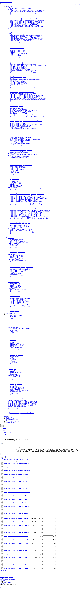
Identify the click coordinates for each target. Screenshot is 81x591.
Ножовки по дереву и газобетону (16, 355)
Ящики (11, 318)
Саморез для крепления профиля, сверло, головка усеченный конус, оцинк (23, 402)
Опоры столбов (11, 272)
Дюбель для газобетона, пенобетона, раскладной (20, 69)
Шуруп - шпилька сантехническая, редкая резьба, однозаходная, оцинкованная (26, 32)
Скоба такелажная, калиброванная (17, 175)
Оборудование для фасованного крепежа (16, 319)
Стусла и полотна (13, 361)
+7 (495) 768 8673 (77, 4)
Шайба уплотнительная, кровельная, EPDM (19, 152)
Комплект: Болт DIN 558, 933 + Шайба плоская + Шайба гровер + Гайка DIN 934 (26, 208)
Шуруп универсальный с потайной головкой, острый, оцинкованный (24, 37)
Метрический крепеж (12, 133)
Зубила (11, 337)
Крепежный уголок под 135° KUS (17, 302)
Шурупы (9, 33)
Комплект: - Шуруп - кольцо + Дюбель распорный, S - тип (22, 189)
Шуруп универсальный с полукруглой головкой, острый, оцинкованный (25, 34)
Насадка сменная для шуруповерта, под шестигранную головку (23, 233)
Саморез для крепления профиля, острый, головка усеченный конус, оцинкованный (27, 19)
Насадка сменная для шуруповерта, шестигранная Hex (21, 234)
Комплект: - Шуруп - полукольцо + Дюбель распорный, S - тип (23, 193)
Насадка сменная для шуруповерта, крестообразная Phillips (22, 231)
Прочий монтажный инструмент (16, 372)
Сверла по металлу (14, 386)
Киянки (11, 352)
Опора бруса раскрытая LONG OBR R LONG (19, 249)
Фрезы (11, 363)
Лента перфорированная (12, 264)
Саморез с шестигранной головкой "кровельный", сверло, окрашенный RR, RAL (26, 26)
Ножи (9, 366)
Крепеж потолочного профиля (14, 259)
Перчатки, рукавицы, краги (15, 391)
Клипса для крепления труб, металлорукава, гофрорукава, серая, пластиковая (25, 97)
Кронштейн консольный (12, 262)
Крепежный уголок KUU (15, 296)
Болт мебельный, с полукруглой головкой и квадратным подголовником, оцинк (26, 135)
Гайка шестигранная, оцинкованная (17, 147)
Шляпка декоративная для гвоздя (16, 130)
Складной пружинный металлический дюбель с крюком (21, 85)
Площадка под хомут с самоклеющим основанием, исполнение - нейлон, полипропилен (28, 99)
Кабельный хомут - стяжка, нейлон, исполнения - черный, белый (23, 93)
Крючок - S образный (14, 172)
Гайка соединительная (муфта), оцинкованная (19, 146)
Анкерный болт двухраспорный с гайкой (18, 53)
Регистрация (5, 0)
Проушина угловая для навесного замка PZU (19, 242)
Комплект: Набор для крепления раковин (18, 220)
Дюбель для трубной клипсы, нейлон (17, 89)
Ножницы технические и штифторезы (17, 344)
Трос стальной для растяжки (15, 183)
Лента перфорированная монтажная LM (18, 270)
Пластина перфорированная (13, 282)
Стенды (6, 314)
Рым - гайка (12, 174)
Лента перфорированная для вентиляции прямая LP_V (21, 268)
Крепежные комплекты (12, 187)
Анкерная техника (11, 43)
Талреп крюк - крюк (14, 181)
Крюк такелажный (13, 171)
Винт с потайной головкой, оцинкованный (18, 138)
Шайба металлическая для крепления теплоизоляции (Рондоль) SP (23, 308)
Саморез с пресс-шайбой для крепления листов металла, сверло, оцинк (22, 404)
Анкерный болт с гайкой (15, 54)
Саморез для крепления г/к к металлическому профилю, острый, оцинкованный (26, 13)
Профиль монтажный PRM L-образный (18, 290)
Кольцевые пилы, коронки (15, 354)
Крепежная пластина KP (15, 284)
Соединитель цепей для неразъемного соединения (20, 177)
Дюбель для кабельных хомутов (16, 88)
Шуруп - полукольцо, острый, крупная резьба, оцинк (18, 409)
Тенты (11, 373)
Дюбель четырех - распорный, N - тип (17, 81)
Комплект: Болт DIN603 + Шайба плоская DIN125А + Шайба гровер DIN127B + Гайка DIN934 (29, 211)
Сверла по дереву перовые (15, 383)
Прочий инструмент (12, 369)
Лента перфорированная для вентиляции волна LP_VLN (21, 267)
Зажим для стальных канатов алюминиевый (19, 162)
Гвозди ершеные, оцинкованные (16, 108)
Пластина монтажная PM (15, 285)
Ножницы (12, 371)
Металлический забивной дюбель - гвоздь (18, 83)
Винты (9, 7)
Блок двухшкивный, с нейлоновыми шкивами (19, 156)
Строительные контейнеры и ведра (17, 396)
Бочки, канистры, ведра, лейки (16, 376)
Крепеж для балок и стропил (13, 243)
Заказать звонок (3, 572)
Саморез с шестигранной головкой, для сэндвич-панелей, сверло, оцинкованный (26, 27)
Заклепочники (13, 336)
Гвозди (9, 104)
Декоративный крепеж (12, 118)
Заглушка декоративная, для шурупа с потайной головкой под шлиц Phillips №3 (26, 121)
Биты (11, 335)
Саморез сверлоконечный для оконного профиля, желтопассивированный (25, 24)
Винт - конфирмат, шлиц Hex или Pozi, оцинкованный (21, 8)
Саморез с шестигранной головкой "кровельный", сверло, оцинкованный (25, 25)
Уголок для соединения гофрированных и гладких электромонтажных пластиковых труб (28, 103)
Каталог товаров (6, 5)
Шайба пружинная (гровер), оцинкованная (18, 151)
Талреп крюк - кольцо (14, 180)
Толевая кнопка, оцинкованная (16, 117)
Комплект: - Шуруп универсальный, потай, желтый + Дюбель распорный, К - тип (26, 203)
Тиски (11, 348)
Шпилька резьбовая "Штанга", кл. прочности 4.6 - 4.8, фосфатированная (24, 30)
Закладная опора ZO (14, 274)
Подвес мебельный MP (14, 257)
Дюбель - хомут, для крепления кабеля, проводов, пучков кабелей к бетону (25, 87)
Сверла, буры (10, 378)
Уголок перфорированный (13, 293)
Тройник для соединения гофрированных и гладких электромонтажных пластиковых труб (28, 102)
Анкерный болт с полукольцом (16, 56)
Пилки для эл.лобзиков (14, 356)
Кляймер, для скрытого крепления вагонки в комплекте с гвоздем (23, 154)
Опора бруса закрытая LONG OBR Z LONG (19, 244)
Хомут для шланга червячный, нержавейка (18, 225)
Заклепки (9, 131)
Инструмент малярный (12, 321)
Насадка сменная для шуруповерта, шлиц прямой (20, 235)
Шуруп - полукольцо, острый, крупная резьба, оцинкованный (22, 41)
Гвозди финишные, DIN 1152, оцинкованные (19, 113)
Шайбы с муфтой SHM (14, 311)
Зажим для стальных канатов (16, 161)
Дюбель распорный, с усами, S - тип (17, 76)
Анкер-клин (12, 52)
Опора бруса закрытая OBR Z (16, 248)
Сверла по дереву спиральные (16, 384)
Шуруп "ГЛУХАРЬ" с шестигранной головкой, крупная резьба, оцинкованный (26, 39)
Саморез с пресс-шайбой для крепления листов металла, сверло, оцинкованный (26, 22)
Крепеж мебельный (11, 254)
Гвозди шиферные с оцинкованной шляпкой (19, 115)
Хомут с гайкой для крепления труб (17, 227)
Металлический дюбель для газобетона (18, 82)
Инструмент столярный (12, 350)
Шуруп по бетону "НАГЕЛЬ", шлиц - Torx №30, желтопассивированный (25, 36)
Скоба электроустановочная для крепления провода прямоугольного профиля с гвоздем (28, 101)
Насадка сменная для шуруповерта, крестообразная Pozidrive (22, 232)
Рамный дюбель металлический (16, 84)
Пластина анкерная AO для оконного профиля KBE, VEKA (22, 278)
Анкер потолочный (14, 47)
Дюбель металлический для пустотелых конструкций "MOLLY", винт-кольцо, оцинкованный (29, 72)
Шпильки (10, 28)
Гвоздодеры (12, 351)
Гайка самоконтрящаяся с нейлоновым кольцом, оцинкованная (22, 145)
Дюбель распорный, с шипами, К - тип (18, 77)
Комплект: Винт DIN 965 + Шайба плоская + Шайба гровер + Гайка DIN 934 (25, 215)
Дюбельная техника (12, 60)
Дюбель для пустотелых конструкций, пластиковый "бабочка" (22, 71)
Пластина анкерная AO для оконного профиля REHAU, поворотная (24, 279)
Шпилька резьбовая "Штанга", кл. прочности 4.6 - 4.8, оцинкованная (24, 29)
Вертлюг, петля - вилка (14, 159)
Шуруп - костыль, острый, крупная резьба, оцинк (18, 408)
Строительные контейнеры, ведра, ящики (16, 395)
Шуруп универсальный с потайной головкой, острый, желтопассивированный (26, 35)
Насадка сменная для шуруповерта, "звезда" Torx (20, 230)
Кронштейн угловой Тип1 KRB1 (16, 239)
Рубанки (11, 357)
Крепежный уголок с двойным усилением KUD (19, 304)
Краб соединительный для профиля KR (18, 260)
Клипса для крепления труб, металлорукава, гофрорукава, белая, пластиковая (25, 96)
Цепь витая (12, 184)
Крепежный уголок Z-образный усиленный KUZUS (20, 298)
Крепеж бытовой (11, 238)
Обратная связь (3, 573)
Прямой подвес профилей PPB (16, 261)
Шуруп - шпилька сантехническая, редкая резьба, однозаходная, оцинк (22, 410)
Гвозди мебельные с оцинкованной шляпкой (19, 109)
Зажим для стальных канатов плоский (17, 166)
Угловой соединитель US (15, 287)
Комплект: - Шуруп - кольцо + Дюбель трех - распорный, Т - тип (23, 190)
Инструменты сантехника (15, 339)
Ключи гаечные (13, 340)
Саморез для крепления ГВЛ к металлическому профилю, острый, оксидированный (27, 15)
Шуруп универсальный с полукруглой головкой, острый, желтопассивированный (26, 38)
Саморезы (10, 9)
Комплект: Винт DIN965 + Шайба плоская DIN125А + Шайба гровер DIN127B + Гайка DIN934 (29, 219)
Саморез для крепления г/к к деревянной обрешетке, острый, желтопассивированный (27, 10)
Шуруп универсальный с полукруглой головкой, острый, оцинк (21, 413)
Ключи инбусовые (13, 341)
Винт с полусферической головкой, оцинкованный (20, 137)
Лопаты (9, 364)
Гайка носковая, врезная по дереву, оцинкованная (20, 143)
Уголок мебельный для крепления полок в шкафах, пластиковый (23, 128)
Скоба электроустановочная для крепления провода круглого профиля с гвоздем (26, 100)
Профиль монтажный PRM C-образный (18, 289)
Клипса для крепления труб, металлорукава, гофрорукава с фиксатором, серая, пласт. (27, 95)
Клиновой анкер (13, 59)
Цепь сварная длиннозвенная (16, 185)
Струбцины (12, 360)
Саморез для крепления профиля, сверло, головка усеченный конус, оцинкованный (27, 20)
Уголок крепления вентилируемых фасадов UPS (20, 306)
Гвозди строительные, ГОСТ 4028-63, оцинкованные (20, 111)
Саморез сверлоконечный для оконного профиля (17, 406)
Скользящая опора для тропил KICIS (17, 252)
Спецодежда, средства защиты (14, 389)
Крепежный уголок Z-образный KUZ (17, 297)
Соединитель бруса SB (14, 253)
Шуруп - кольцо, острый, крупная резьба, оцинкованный (21, 42)
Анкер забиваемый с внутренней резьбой (18, 44)
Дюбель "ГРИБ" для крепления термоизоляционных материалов (23, 64)
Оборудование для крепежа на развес (15, 315)
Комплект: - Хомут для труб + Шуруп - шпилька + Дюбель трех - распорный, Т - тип (27, 188)
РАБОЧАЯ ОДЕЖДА (14, 393)
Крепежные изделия (9, 6)
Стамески (12, 358)
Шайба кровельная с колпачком (16, 129)
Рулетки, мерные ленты (15, 331)
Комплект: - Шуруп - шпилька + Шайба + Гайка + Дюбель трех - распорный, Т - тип (27, 194)
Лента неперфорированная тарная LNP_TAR (19, 266)
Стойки (11, 317)
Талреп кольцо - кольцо (14, 179)
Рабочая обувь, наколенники (15, 392)
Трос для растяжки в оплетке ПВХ (17, 182)
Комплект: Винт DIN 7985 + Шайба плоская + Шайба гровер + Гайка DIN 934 (26, 212)
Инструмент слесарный (12, 334)
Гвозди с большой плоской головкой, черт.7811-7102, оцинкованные (24, 110)
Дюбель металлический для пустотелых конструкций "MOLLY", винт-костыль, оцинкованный (29, 73)
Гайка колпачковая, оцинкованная (17, 142)
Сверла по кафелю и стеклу (15, 385)
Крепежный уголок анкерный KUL (17, 299)
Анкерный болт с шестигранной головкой (18, 58)
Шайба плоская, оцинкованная (16, 149)
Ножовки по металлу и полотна (16, 345)
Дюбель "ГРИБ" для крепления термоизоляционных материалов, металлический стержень (28, 65)
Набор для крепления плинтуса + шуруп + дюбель (20, 223)
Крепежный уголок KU (15, 295)
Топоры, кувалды (13, 362)
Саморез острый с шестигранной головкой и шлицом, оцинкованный (24, 23)
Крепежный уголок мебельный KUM (17, 255)
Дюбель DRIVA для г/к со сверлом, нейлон (18, 68)
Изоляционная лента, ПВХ (15, 91)
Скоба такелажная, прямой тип (16, 176)
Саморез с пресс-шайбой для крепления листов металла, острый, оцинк (22, 403)
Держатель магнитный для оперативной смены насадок (21, 229)
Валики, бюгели (13, 323)
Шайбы (9, 307)
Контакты (10, 2)
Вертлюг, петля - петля (14, 160)
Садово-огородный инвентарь (14, 375)
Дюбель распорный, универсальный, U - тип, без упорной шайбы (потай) (25, 78)
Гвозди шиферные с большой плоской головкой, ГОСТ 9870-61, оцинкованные (26, 114)
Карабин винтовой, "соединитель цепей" (18, 167)
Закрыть (2, 583)
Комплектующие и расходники (11, 313)
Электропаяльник (13, 374)
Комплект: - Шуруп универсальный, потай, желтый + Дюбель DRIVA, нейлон (26, 201)
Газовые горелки (13, 370)
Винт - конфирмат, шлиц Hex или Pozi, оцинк (17, 400)
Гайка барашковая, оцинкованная (16, 141)
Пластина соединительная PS (16, 286)
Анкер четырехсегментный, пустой (17, 48)
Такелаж (9, 155)
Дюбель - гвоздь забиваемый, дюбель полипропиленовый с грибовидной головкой (27, 62)
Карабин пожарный (14, 168)
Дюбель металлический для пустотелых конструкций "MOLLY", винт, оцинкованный (27, 74)
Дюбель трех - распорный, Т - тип (17, 80)
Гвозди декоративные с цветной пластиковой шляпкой (21, 107)
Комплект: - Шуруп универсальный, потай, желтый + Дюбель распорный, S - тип (26, 202)
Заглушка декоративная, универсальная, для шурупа (20, 125)
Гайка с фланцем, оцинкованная (16, 144)
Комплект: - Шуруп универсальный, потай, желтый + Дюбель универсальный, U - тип (27, 204)
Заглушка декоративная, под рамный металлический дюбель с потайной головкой (26, 124)
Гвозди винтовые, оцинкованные (16, 106)
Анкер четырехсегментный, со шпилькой (18, 51)
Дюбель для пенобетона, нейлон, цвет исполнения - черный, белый (23, 70)
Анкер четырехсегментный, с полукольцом (19, 50)
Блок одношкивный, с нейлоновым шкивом (19, 157)
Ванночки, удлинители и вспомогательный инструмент (21, 325)
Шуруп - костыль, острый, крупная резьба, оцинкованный (22, 40)
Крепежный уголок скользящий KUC (17, 305)
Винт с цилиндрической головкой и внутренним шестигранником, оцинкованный (26, 139)
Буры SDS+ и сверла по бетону (16, 379)
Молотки (12, 342)
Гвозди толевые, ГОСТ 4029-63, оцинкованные (19, 112)
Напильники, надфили (14, 343)
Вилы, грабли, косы (14, 377)
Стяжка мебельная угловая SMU (16, 258)
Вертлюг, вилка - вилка (14, 158)
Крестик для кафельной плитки (16, 127)
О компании (2, 2)
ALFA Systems (8, 582)
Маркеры (12, 329)
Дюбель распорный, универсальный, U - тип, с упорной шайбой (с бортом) (25, 79)
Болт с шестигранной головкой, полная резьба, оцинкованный (22, 136)
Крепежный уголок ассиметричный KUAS (18, 300)
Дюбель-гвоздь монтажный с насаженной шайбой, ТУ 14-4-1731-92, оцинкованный (27, 116)
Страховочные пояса (14, 394)
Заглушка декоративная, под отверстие (18, 123)
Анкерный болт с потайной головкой (17, 57)
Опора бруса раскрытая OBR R (16, 250)
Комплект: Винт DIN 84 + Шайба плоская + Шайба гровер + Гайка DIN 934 (25, 213)
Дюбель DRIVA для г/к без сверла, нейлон (18, 66)
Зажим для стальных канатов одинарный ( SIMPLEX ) (21, 165)
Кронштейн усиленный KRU (16, 246)
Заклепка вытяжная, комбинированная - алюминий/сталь (21, 132)
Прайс (6, 2)
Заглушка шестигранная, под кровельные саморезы (20, 126)
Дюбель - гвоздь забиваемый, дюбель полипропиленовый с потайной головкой (26, 63)
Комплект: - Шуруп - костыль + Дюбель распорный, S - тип (22, 191)
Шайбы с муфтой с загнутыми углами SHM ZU (19, 312)
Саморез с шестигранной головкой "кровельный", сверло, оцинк (21, 405)
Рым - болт (12, 173)
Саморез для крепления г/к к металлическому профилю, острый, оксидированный (26, 12)
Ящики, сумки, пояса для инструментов (18, 398)
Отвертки (12, 346)
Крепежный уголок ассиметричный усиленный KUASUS (21, 301)
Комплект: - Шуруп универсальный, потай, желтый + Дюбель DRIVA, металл (26, 200)
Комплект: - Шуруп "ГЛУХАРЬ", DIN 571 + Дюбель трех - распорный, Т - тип (26, 196)
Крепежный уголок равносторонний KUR (18, 303)
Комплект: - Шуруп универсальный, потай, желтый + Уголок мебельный (25, 205)
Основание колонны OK (15, 276)
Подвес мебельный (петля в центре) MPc (18, 256)
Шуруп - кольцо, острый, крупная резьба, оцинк (17, 407)
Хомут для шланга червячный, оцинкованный (19, 226)
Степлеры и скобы (13, 359)
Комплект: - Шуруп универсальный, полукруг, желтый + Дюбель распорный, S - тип (27, 197)
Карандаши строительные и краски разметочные (20, 328)
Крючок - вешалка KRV (15, 240)
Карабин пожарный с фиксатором (17, 169)
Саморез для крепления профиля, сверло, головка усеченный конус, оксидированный (27, 18)
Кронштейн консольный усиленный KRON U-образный (21, 263)
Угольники (12, 332)
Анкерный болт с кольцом (15, 55)
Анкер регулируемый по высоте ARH (17, 273)
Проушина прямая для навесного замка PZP (19, 241)
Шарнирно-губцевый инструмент (17, 349)
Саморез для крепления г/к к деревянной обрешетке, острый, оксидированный (26, 11)
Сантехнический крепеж (13, 224)
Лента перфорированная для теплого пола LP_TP (20, 269)
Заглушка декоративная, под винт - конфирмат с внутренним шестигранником (26, 122)
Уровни (11, 333)
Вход (1, 0)
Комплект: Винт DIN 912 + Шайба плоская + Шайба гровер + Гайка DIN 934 (25, 214)
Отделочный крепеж (12, 153)
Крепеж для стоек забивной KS (16, 275)
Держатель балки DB (14, 245)
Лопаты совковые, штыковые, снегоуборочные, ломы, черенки (22, 365)
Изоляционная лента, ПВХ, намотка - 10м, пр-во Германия (22, 92)
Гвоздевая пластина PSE (15, 283)
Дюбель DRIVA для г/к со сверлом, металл (18, 67)
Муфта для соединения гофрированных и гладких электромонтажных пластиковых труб (28, 98)
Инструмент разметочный (13, 327)
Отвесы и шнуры (13, 330)
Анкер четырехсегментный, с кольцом (18, 49)
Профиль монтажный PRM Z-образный (18, 292)
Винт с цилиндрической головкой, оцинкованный (20, 140)
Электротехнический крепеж (13, 86)
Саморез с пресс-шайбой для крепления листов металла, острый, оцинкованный (26, 21)
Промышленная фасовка (10, 399)
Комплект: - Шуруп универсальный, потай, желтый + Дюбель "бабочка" (24, 199)
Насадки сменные (11, 228)
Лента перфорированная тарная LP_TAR (18, 271)
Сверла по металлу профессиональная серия (19, 387)
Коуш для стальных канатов (15, 170)
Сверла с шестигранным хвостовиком (17, 388)
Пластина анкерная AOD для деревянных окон (19, 281)
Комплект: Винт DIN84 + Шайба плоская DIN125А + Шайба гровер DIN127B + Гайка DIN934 (29, 217)
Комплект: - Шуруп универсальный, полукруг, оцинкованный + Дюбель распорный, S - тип (28, 198)
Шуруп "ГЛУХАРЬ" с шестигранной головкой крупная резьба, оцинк (22, 412)
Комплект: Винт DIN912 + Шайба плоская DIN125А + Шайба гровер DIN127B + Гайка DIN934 (29, 218)
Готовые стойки (13, 316)
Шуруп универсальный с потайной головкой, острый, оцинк (20, 414)
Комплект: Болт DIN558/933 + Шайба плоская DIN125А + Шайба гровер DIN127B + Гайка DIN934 (30, 210)
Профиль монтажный (12, 288)
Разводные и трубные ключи (16, 347)
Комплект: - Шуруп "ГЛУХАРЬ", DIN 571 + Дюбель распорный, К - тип (24, 195)
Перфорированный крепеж (10, 237)
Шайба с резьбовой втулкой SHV (16, 310)
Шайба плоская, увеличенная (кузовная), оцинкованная (21, 150)
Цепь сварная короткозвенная (16, 186)
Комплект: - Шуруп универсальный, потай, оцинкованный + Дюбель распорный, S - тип (28, 206)
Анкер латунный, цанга (15, 45)
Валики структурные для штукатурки (17, 322)
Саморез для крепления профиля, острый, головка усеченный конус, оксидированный (27, 16)
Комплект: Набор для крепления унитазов (18, 222)
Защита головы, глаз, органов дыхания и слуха (19, 390)
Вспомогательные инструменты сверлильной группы (21, 381)
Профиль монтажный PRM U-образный (18, 291)
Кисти (11, 326)
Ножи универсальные (14, 367)
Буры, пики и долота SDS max (16, 380)
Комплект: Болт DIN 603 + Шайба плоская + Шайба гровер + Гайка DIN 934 (25, 209)
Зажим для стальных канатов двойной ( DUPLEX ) (20, 164)
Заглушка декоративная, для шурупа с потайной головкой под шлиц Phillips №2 (26, 120)
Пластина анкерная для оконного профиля (16, 277)
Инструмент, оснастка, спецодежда (12, 320)
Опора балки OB (13, 247)
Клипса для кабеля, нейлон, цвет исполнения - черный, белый (22, 94)
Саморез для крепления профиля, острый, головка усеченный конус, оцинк (23, 401)
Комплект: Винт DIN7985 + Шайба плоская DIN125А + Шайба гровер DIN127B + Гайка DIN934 (29, 216)
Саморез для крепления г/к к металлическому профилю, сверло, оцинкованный (26, 14)
